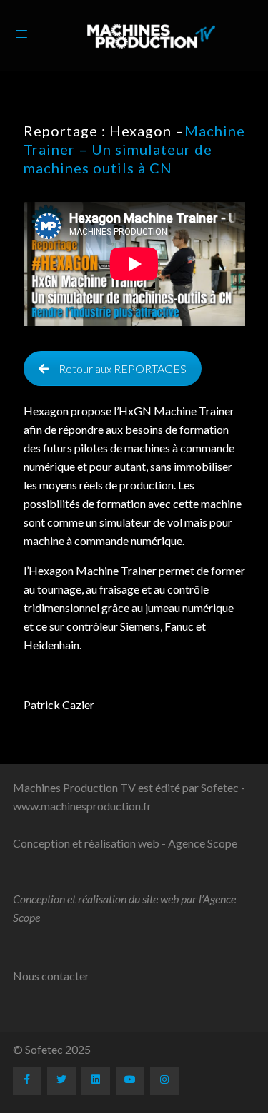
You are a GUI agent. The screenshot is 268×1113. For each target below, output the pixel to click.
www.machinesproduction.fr (82, 806)
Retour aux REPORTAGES (123, 368)
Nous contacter (51, 975)
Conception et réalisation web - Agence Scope (125, 843)
